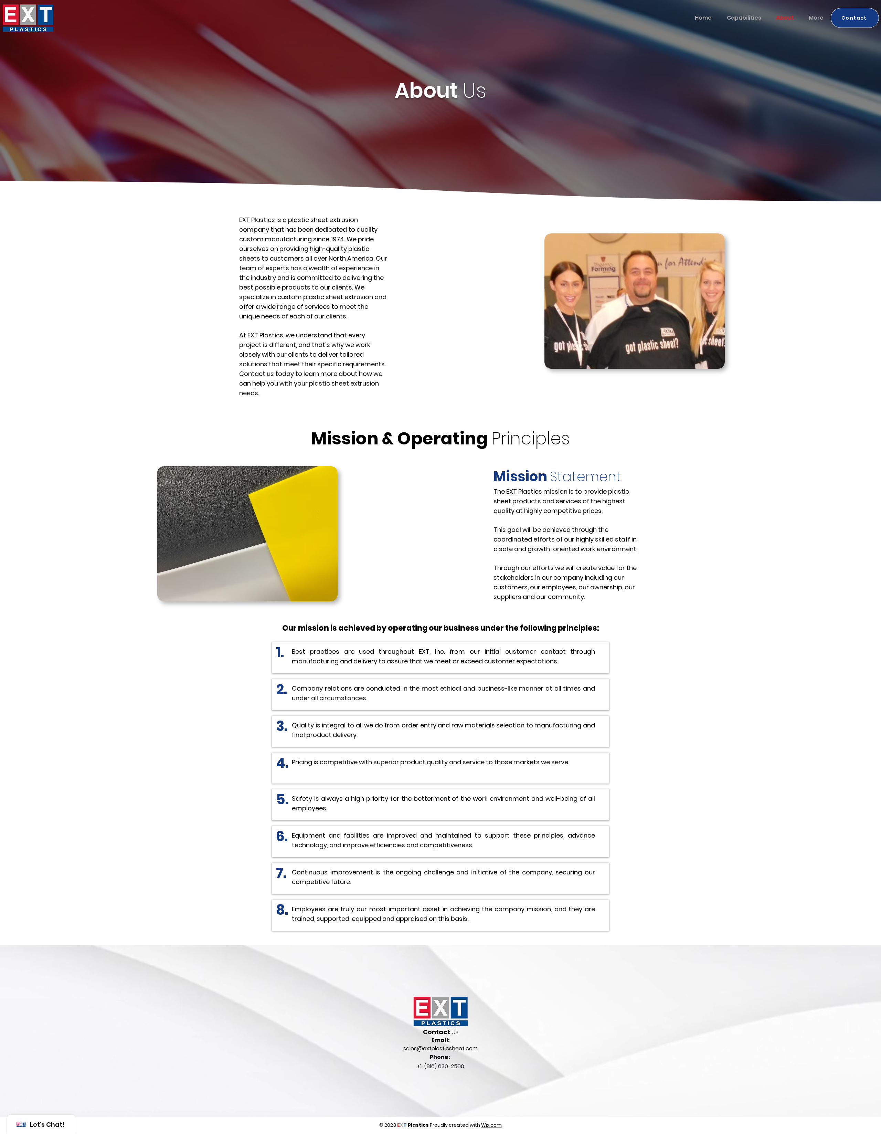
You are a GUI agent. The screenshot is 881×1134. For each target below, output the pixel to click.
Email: (441, 1040)
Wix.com (491, 1125)
